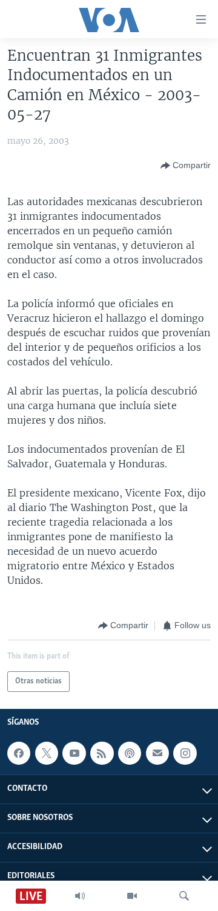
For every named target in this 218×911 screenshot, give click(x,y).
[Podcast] (129, 753)
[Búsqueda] (184, 896)
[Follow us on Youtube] (73, 753)
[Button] (185, 165)
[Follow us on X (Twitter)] (46, 753)
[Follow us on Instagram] (184, 753)
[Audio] (80, 896)
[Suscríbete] (157, 753)
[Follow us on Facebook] (18, 753)
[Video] (132, 896)
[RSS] (101, 753)
